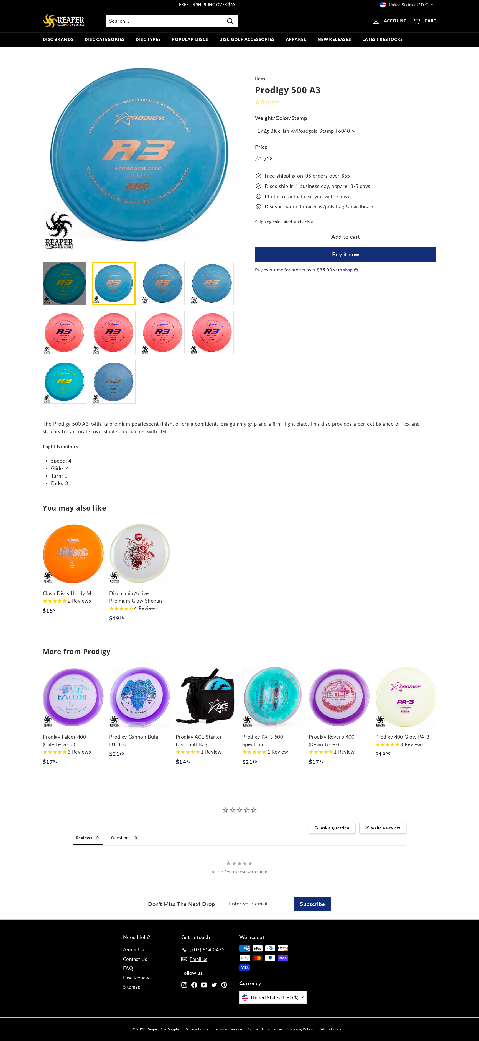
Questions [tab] (121, 837)
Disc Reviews (137, 978)
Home (261, 78)
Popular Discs (190, 39)
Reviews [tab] (84, 837)
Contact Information (265, 1029)
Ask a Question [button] (335, 827)
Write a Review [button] (385, 827)
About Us (133, 950)
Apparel (296, 39)
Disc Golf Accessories (247, 39)
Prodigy (96, 651)
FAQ (128, 968)
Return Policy (330, 1029)
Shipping (263, 221)
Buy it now (346, 254)
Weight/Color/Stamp (281, 118)
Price (261, 147)
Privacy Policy (196, 1029)
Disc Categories (104, 39)
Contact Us (135, 959)
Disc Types (148, 39)
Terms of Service (228, 1029)
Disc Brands (58, 39)
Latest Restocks (382, 39)
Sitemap (132, 987)
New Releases (334, 39)
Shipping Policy (300, 1029)
